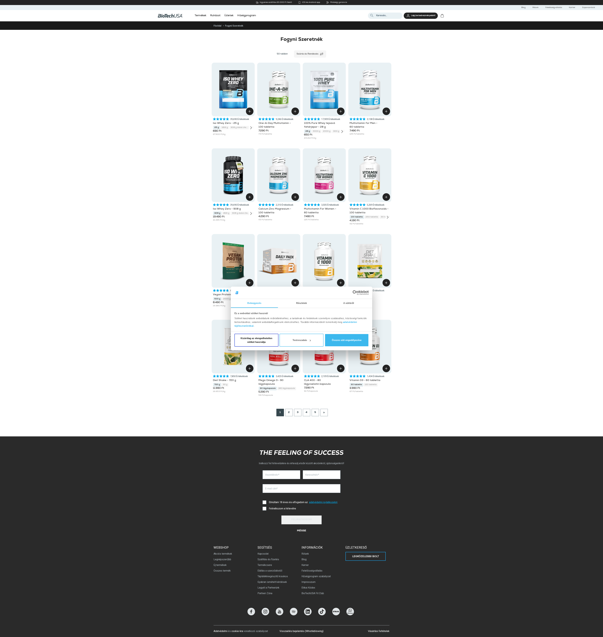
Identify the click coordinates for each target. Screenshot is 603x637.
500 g (217, 299)
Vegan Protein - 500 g (227, 295)
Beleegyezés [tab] (254, 303)
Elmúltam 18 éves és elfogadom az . (303, 502)
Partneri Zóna (265, 593)
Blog (523, 8)
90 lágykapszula (268, 388)
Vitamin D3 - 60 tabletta (365, 380)
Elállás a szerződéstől (270, 570)
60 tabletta (356, 385)
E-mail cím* (271, 488)
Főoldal (217, 25)
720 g (217, 385)
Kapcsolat (263, 553)
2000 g (326, 131)
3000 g (316, 131)
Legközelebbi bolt (365, 556)
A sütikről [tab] (348, 303)
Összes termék (222, 570)
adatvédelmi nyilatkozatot (323, 502)
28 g (307, 131)
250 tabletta (372, 217)
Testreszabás (300, 340)
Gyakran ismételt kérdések (272, 581)
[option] (216, 127)
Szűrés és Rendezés (307, 54)
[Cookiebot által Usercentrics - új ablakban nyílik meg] (355, 292)
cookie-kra (237, 631)
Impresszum (308, 581)
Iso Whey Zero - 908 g (227, 209)
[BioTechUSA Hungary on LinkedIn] (308, 614)
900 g (336, 131)
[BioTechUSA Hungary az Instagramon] (265, 614)
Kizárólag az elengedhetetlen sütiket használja (256, 340)
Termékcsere (265, 565)
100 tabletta (357, 217)
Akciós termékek (223, 553)
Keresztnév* (312, 474)
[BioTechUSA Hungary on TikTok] (322, 614)
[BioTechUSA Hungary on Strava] (336, 614)
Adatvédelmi (220, 631)
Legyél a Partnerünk (268, 587)
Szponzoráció (588, 8)
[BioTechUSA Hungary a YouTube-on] (279, 614)
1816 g (225, 128)
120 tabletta (371, 385)
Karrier (572, 8)
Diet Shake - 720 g (224, 380)
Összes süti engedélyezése (346, 340)
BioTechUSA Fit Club (313, 593)
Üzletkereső (356, 547)
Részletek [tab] (301, 303)
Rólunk (535, 8)
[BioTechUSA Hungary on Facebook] (251, 614)
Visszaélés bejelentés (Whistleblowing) (301, 631)
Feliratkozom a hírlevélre (282, 508)
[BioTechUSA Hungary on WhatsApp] (350, 614)
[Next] (251, 127)
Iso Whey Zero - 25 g (226, 123)
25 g (216, 128)
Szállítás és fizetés (268, 559)
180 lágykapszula (286, 388)
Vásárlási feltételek (378, 631)
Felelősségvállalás (553, 8)
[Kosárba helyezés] (249, 111)
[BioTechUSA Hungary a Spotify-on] (293, 614)
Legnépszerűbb (222, 559)
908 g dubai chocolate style (240, 128)
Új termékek (220, 565)
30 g (225, 385)
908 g (217, 213)
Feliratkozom (301, 519)
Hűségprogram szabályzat (316, 576)
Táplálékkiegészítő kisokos (273, 576)
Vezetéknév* (272, 474)
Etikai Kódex (308, 587)
